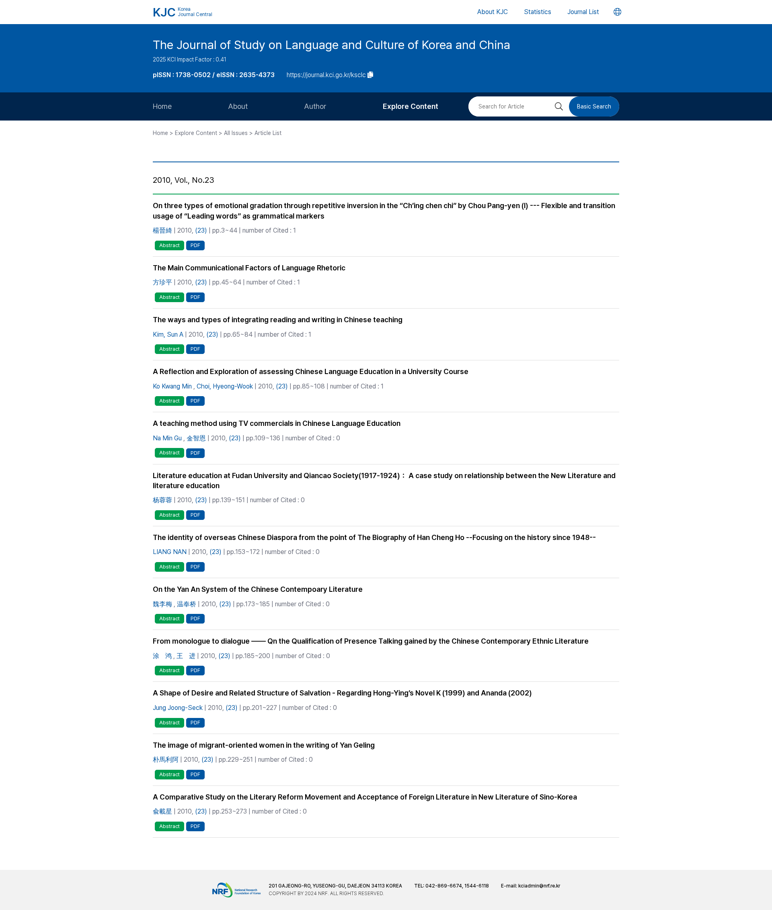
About (238, 106)
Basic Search (594, 106)
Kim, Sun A (168, 334)
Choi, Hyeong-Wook (225, 386)
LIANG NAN (170, 552)
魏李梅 (162, 604)
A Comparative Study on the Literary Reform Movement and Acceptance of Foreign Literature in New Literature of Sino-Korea (365, 797)
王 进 (186, 656)
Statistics (537, 12)
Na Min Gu (167, 438)
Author (315, 106)
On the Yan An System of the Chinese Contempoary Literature (258, 589)
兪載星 (162, 811)
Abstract (169, 245)
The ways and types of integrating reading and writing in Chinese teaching (277, 319)
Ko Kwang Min (172, 386)
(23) (201, 230)
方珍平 (162, 282)
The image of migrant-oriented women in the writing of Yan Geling (264, 745)
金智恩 (196, 438)
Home (162, 106)
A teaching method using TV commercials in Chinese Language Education (276, 423)
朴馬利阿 (166, 759)
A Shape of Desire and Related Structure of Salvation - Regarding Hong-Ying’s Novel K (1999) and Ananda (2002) (342, 693)
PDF (195, 245)
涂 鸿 (162, 656)
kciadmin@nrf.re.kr (539, 886)
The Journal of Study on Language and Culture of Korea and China (331, 44)
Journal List (583, 12)
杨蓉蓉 (162, 500)
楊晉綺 (162, 230)
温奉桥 (186, 604)
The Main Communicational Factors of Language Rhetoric (249, 268)
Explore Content (410, 106)
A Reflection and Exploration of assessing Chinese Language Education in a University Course (310, 371)
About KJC (492, 12)
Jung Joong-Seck (178, 708)
